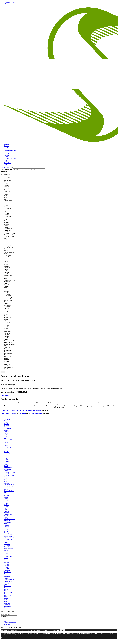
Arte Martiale (7, 186)
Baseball (6, 194)
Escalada (6, 224)
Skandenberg (7, 333)
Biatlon (6, 196)
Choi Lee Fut (7, 208)
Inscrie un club (5, 395)
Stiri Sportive (22, 413)
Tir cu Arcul (7, 356)
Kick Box (7, 264)
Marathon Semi (8, 277)
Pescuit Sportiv (8, 300)
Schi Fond (7, 324)
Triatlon (6, 358)
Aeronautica (7, 180)
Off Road (6, 288)
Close (2, 638)
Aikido (6, 182)
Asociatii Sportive (16, 410)
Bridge (6, 204)
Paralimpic (7, 294)
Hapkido (6, 244)
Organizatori (7, 147)
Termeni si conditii (9, 624)
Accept (62, 630)
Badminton (7, 191)
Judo (5, 253)
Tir (5, 355)
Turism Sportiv (8, 359)
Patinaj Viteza (8, 297)
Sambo (6, 314)
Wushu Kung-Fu (8, 367)
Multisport (7, 286)
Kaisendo (6, 256)
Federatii (6, 146)
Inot (5, 249)
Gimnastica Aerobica (10, 233)
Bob (5, 199)
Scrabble (6, 327)
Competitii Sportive (36, 413)
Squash (6, 345)
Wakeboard (7, 366)
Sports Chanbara (8, 342)
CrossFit (6, 213)
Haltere (6, 241)
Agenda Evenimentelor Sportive (31, 410)
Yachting (6, 369)
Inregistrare (7, 160)
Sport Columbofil (9, 341)
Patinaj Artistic (8, 295)
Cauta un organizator (6, 169)
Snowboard (7, 338)
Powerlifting (7, 305)
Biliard (6, 197)
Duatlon (6, 221)
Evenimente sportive (10, 2)
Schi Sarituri (7, 325)
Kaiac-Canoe (7, 255)
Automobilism (8, 189)
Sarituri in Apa (8, 317)
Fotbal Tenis (7, 230)
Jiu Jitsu (6, 250)
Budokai (6, 205)
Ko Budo (6, 266)
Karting (6, 260)
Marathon (6, 274)
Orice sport (7, 179)
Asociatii (7, 144)
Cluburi (6, 5)
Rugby (6, 311)
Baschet (6, 193)
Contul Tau (7, 163)
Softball (6, 339)
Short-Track (7, 331)
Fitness (6, 225)
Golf (5, 239)
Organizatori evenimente (11, 158)
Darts (5, 218)
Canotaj (6, 207)
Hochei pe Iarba (8, 247)
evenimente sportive (72, 402)
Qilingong (7, 306)
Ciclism (6, 210)
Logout (6, 164)
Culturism (7, 214)
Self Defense (7, 330)
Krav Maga (7, 267)
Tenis (5, 352)
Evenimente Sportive (10, 150)
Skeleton (6, 334)
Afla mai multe (55, 630)
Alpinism (6, 185)
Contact (6, 621)
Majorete (6, 272)
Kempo (6, 261)
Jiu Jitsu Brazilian (9, 252)
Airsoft (6, 183)
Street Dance (7, 347)
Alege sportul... (8, 177)
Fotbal (6, 227)
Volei (5, 362)
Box (5, 202)
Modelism (7, 281)
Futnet (6, 232)
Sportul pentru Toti (9, 344)
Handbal (6, 242)
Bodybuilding (8, 200)
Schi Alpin (7, 322)
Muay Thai (7, 285)
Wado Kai (7, 364)
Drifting (6, 219)
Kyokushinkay (8, 269)
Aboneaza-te (4, 616)
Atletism (6, 188)
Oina (5, 289)
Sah (5, 313)
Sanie (5, 316)
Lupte (5, 271)
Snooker (6, 336)
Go (5, 238)
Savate (6, 319)
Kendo (6, 263)
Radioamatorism (8, 309)
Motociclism (7, 283)
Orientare (6, 291)
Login (6, 161)
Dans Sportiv (7, 216)
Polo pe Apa (7, 302)
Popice (6, 303)
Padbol (6, 292)
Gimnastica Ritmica (9, 236)
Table (5, 348)
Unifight (6, 361)
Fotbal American (8, 228)
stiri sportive (93, 402)
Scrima (6, 328)
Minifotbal (7, 278)
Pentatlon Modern (9, 299)
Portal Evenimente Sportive (9, 413)
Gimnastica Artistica (9, 235)
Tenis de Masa (8, 353)
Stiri (5, 3)
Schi (5, 320)
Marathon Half (8, 275)
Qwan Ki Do (7, 308)
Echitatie (6, 222)
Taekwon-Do (7, 350)
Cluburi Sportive (6, 410)
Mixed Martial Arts (9, 280)
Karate (6, 258)
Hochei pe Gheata (9, 246)
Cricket (6, 211)
